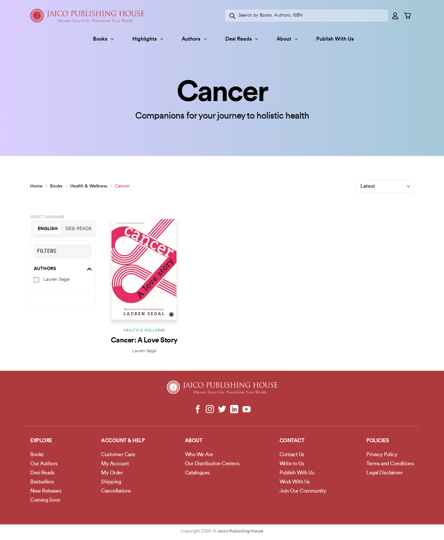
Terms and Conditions (390, 464)
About (284, 39)
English (48, 228)
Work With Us (295, 482)
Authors (191, 39)
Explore (41, 441)
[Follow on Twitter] (222, 409)
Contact (292, 441)
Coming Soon (45, 500)
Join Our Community (303, 491)
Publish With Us (335, 39)
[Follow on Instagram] (210, 409)
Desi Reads (238, 39)
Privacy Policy (381, 454)
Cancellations (116, 491)
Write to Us (292, 464)
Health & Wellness (88, 186)
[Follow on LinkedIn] (234, 409)
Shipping (111, 482)
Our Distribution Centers (212, 464)
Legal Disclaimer (384, 473)
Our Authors (44, 464)
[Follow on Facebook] (198, 409)
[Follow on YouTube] (246, 409)
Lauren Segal (57, 279)
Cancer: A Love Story (144, 340)
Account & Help (123, 441)
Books (100, 39)
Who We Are (199, 454)
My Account (115, 464)
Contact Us (292, 454)
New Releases (45, 491)
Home (36, 186)
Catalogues (197, 473)
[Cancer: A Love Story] (143, 269)
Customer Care (118, 454)
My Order (112, 473)
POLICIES (377, 441)
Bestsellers (42, 482)
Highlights (144, 39)
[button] (395, 15)
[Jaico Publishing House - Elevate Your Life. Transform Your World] (87, 15)
